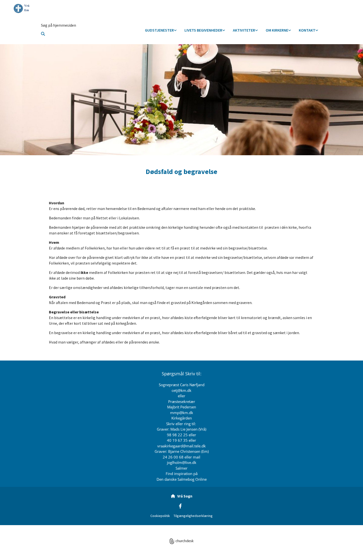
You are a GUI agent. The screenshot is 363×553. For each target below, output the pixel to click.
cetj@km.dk (181, 390)
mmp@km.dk (181, 412)
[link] (161, 30)
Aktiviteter (244, 30)
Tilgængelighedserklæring (193, 516)
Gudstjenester (159, 30)
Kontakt (307, 30)
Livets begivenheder (203, 30)
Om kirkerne (277, 30)
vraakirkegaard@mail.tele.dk (181, 445)
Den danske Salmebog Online (182, 479)
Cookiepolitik (160, 516)
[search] (43, 34)
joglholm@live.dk (181, 462)
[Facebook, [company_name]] (180, 506)
